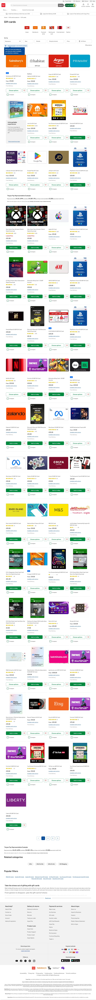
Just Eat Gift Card (32, 123)
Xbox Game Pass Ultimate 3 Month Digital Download (15, 230)
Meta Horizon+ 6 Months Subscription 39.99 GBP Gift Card (37, 671)
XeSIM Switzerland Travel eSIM (78, 427)
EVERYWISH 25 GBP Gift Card (56, 331)
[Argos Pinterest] (30, 961)
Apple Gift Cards (29, 877)
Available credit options (11, 83)
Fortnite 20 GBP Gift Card (33, 378)
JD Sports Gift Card (54, 170)
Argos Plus (30, 921)
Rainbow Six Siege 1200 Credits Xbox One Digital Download (37, 622)
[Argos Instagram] (34, 961)
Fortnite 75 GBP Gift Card (76, 717)
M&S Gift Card (52, 523)
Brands (38, 41)
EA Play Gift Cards (53, 877)
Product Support (31, 932)
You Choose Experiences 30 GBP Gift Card (79, 767)
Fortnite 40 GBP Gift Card (76, 670)
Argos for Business (76, 912)
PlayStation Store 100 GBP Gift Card (79, 280)
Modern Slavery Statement (78, 921)
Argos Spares (30, 938)
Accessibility (23, 973)
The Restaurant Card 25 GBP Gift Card (80, 476)
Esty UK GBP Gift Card (54, 717)
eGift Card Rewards (54, 921)
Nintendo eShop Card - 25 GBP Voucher (35, 281)
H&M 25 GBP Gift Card (54, 280)
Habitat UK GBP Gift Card (33, 76)
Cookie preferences (59, 973)
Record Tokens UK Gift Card (34, 717)
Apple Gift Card (53, 229)
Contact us (8, 912)
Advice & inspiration (10, 921)
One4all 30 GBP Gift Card (76, 123)
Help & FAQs (8, 909)
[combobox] (34, 5)
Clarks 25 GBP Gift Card (33, 476)
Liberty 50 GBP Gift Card (12, 813)
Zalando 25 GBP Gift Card (12, 427)
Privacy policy (39, 973)
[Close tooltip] (23, 49)
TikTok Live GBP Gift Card (55, 766)
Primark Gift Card (74, 74)
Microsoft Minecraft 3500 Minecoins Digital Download (36, 428)
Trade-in (51, 939)
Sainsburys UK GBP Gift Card (13, 76)
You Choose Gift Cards (65, 877)
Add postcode (11, 45)
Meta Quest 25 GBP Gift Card (56, 427)
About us (73, 909)
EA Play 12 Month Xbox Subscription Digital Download (15, 281)
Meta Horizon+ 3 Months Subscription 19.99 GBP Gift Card (15, 718)
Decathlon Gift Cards (57, 878)
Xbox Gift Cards (47, 878)
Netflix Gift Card (10, 378)
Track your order (31, 918)
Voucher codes (53, 918)
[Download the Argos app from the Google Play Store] (75, 961)
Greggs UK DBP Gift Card (33, 574)
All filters (83, 41)
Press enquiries (75, 918)
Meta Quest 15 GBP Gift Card (13, 476)
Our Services (52, 912)
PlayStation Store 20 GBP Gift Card (79, 170)
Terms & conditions (71, 973)
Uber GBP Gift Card (75, 380)
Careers (73, 915)
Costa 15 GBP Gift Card (54, 476)
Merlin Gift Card (53, 621)
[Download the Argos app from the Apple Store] (65, 961)
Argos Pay (51, 924)
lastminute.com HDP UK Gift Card (57, 670)
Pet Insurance (52, 933)
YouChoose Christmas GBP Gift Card (36, 766)
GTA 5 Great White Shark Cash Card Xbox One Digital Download (79, 573)
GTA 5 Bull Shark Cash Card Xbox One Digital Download (15, 622)
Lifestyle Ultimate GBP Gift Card (14, 170)
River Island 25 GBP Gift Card (13, 523)
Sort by (6, 38)
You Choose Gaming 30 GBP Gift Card (58, 572)
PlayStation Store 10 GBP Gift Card (79, 229)
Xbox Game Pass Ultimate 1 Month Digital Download (36, 230)
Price (68, 41)
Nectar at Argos (53, 930)
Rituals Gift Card (74, 621)
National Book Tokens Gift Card (35, 523)
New (26, 41)
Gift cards (51, 915)
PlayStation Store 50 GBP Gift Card (79, 329)
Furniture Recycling (54, 936)
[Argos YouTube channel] (17, 961)
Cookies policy (48, 973)
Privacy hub (31, 973)
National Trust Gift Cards (41, 877)
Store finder (8, 915)
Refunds (29, 915)
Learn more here (25, 951)
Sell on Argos (74, 924)
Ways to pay (52, 909)
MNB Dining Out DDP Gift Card (13, 670)
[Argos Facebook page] (21, 961)
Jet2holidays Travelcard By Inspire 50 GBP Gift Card (79, 524)
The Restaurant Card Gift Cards (81, 877)
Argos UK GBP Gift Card (55, 74)
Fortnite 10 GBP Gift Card (12, 766)
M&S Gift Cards (10, 877)
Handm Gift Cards (19, 877)
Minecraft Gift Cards (37, 878)
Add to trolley (78, 137)
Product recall (31, 935)
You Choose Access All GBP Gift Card (58, 123)
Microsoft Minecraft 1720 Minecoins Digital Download (36, 330)
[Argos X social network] (25, 961)
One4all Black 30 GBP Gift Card (14, 329)
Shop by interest (53, 41)
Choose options (13, 90)
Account (7, 918)
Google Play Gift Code (33, 170)
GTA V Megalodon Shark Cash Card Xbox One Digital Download (15, 573)
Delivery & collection (32, 909)
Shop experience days (14, 141)
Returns (29, 912)
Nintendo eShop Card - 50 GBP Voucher (56, 379)
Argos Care (30, 929)
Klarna (50, 927)
